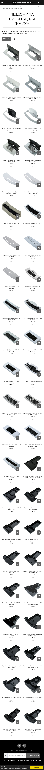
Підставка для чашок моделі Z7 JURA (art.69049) (11, 256)
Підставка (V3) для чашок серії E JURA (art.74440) (32, 287)
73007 (33, 672)
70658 (33, 577)
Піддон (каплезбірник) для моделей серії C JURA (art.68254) (11, 666)
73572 (33, 419)
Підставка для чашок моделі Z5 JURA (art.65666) (32, 256)
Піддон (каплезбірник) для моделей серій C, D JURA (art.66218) (32, 635)
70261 (11, 229)
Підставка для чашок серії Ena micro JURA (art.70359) (32, 350)
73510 (11, 419)
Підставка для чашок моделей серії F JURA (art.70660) (11, 445)
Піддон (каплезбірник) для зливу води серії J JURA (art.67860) (11, 730)
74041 (33, 482)
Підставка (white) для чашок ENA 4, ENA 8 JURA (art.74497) (11, 98)
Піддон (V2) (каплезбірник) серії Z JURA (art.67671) (11, 603)
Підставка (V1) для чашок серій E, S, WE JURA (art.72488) (33, 382)
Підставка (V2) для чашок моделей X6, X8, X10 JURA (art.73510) (11, 414)
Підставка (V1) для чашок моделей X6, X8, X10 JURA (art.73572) (32, 414)
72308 (33, 450)
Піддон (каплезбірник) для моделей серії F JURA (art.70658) (32, 572)
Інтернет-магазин (13, 7)
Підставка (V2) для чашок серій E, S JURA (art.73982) (32, 319)
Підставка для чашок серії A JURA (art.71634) (11, 382)
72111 (11, 324)
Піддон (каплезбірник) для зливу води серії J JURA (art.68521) (32, 508)
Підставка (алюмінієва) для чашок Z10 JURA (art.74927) (32, 161)
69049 (11, 261)
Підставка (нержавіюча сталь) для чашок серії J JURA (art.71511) (32, 192)
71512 (33, 735)
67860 (11, 735)
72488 (33, 387)
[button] (2, 2)
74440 (33, 292)
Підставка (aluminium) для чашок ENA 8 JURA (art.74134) (32, 98)
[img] (11, 52)
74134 (33, 103)
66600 (11, 198)
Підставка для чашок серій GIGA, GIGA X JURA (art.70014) (32, 224)
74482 (11, 71)
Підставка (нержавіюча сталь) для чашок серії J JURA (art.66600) (11, 192)
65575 (33, 703)
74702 (33, 134)
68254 (11, 672)
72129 (33, 545)
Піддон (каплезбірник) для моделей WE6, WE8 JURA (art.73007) (32, 666)
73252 (11, 356)
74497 (11, 103)
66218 (33, 640)
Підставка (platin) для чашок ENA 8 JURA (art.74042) (32, 66)
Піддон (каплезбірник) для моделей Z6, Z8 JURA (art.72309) (11, 508)
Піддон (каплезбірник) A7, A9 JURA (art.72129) (33, 540)
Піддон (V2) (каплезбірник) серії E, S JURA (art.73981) (11, 572)
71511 (33, 198)
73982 (33, 324)
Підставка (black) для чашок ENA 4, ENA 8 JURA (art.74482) (11, 66)
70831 (11, 640)
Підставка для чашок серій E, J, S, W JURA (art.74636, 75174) (11, 129)
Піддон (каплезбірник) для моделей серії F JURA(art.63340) (11, 698)
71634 (11, 387)
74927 (33, 166)
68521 (33, 514)
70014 (33, 229)
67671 (11, 608)
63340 (11, 703)
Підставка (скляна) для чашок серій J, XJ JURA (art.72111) (11, 319)
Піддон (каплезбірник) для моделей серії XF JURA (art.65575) (32, 698)
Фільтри (6, 39)
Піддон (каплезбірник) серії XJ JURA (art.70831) (11, 635)
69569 (11, 482)
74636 (11, 134)
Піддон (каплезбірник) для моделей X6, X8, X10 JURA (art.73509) (33, 603)
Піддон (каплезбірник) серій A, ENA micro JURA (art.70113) (11, 540)
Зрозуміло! (36, 767)
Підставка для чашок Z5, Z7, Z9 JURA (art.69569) (11, 477)
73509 (33, 608)
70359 (33, 356)
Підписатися (33, 756)
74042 (33, 71)
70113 (11, 545)
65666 (33, 261)
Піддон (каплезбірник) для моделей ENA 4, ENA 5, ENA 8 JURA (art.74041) (32, 477)
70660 (11, 450)
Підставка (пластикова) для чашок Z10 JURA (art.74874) (11, 161)
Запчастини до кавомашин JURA (30, 7)
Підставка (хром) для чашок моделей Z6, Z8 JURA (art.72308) (33, 445)
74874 (11, 166)
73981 (11, 577)
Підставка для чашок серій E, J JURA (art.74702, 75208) (33, 129)
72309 (11, 514)
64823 (11, 292)
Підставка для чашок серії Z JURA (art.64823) (11, 287)
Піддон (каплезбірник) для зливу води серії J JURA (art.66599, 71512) (32, 730)
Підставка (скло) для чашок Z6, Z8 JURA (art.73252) (11, 350)
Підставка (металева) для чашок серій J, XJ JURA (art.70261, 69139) (11, 224)
